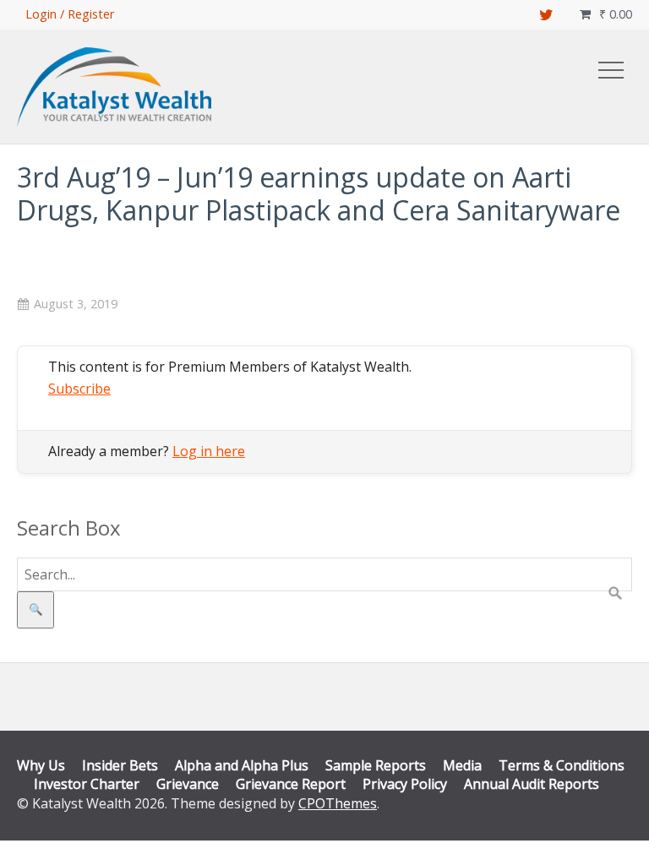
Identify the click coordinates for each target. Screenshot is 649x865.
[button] (611, 70)
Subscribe (79, 388)
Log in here (208, 451)
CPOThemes (337, 803)
